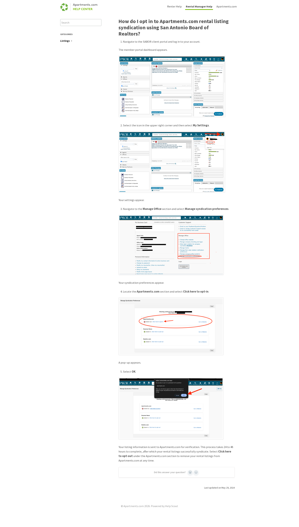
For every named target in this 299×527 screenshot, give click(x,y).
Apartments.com (226, 6)
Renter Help (174, 6)
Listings (65, 40)
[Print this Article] (237, 21)
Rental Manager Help (199, 6)
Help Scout (171, 506)
